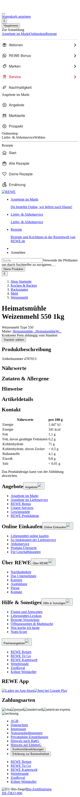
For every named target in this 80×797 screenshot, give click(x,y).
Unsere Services (22, 508)
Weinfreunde (20, 664)
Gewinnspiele (20, 512)
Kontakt (16, 592)
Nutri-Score (19, 632)
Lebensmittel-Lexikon (26, 616)
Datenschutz (19, 725)
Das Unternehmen (23, 576)
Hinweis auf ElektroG (26, 745)
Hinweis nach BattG (25, 741)
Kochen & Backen (24, 285)
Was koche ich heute (25, 628)
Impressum (18, 729)
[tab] (40, 368)
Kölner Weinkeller (23, 672)
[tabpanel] (40, 441)
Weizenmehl (19, 297)
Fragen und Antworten (26, 612)
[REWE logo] (9, 192)
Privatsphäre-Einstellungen (29, 737)
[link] (44, 203)
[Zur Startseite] (17, 8)
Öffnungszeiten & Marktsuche (32, 624)
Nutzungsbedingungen (26, 733)
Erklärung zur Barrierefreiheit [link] (30, 754)
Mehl (14, 293)
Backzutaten (19, 289)
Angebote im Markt (24, 496)
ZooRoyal (18, 668)
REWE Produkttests (25, 516)
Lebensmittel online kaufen (30, 536)
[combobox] (22, 260)
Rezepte (43, 235)
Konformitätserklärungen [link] (28, 749)
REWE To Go (21, 656)
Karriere (16, 580)
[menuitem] (40, 45)
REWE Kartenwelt (24, 660)
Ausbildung (19, 584)
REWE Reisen (21, 652)
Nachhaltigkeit (21, 572)
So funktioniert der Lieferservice (33, 540)
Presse (15, 588)
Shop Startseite (21, 281)
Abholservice (20, 544)
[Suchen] (54, 266)
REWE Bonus (21, 504)
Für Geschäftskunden (26, 552)
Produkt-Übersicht (23, 548)
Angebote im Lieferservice (29, 500)
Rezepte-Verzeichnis (25, 620)
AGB (14, 721)
